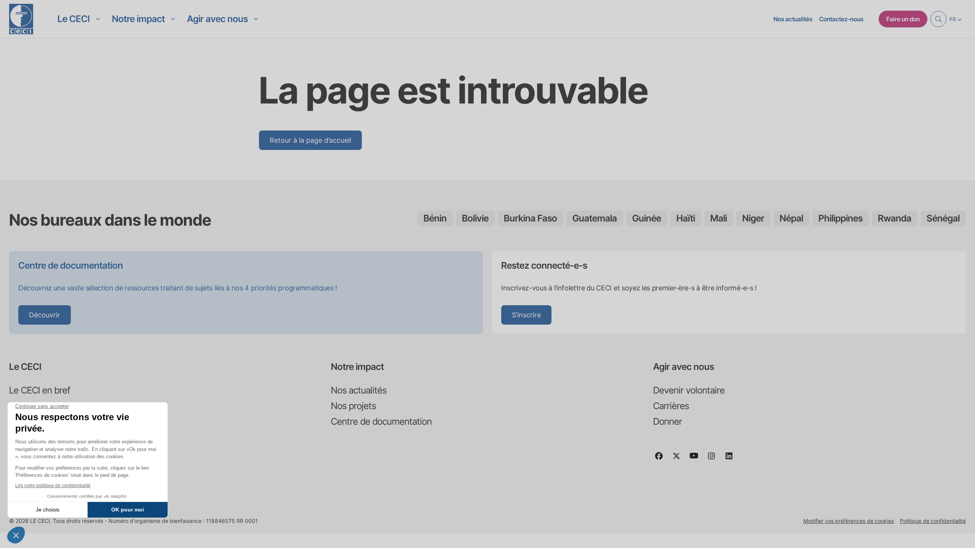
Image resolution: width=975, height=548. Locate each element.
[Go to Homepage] (21, 19)
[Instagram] (714, 459)
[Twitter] (679, 459)
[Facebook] (662, 459)
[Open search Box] (938, 19)
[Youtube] (697, 459)
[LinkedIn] (732, 459)
